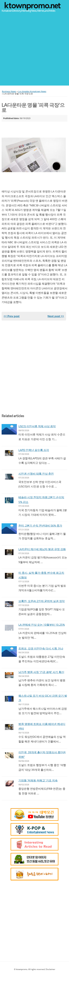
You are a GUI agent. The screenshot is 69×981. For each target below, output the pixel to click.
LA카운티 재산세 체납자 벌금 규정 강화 (42, 549)
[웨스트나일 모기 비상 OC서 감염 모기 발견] (9, 698)
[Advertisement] (34, 51)
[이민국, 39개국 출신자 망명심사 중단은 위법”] (9, 755)
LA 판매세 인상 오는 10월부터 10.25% (41, 625)
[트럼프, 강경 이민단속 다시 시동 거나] (9, 651)
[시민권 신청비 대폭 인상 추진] (9, 476)
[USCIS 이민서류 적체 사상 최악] (9, 429)
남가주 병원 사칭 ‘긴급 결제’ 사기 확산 (41, 672)
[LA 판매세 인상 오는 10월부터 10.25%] (9, 627)
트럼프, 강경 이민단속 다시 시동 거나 (40, 648)
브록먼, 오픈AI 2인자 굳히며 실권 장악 (41, 601)
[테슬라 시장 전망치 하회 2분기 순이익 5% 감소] (9, 500)
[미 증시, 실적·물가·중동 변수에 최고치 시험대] (9, 576)
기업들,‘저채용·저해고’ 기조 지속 (38, 780)
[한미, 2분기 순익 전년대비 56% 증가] (9, 528)
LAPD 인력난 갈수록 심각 (33, 450)
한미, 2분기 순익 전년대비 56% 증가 (40, 525)
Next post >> (55, 316)
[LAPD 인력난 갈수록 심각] (9, 453)
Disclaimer (50, 969)
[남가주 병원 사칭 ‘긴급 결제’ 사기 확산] (9, 675)
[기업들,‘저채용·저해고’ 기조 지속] (9, 783)
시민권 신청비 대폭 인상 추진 (36, 473)
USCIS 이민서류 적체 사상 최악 (37, 426)
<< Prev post (12, 316)
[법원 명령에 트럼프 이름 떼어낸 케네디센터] (9, 727)
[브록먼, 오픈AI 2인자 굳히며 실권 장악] (9, 604)
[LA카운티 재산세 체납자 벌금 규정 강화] (9, 552)
